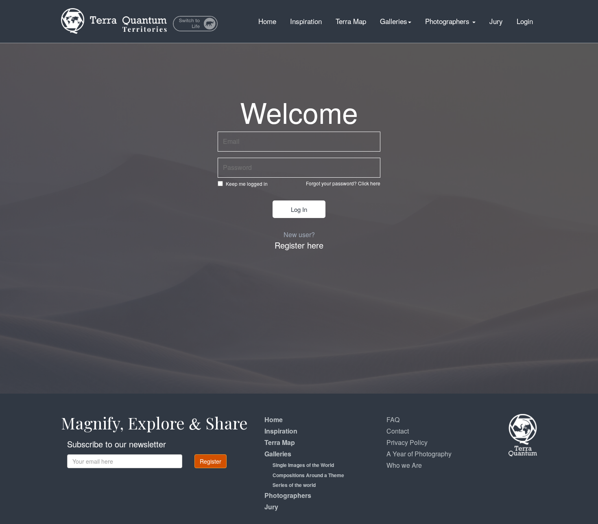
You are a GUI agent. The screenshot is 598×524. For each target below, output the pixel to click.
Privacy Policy (407, 442)
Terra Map (351, 21)
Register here (299, 245)
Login (525, 21)
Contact (397, 431)
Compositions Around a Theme (308, 475)
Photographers (448, 21)
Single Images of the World (303, 465)
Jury (496, 21)
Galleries (393, 21)
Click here (369, 183)
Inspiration (306, 21)
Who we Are (404, 465)
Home (267, 21)
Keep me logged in (247, 183)
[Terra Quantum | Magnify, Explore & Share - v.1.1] (114, 10)
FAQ (392, 419)
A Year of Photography (419, 453)
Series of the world (294, 485)
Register (210, 461)
